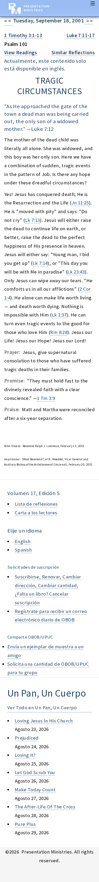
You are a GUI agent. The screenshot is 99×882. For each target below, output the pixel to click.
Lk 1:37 (59, 315)
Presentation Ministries (36, 8)
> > (88, 21)
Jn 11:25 (80, 203)
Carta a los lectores (36, 513)
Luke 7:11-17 (81, 35)
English (23, 541)
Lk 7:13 (32, 220)
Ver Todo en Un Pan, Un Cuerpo (42, 707)
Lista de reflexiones (36, 504)
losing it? (25, 755)
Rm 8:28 (58, 332)
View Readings (20, 53)
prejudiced (27, 738)
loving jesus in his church (44, 721)
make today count (35, 790)
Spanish (23, 550)
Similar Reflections (73, 53)
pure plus (25, 824)
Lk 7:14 (40, 263)
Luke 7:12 (42, 129)
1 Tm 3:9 (46, 398)
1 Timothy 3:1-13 (23, 35)
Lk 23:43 (76, 272)
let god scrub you (35, 772)
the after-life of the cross (45, 807)
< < (8, 21)
